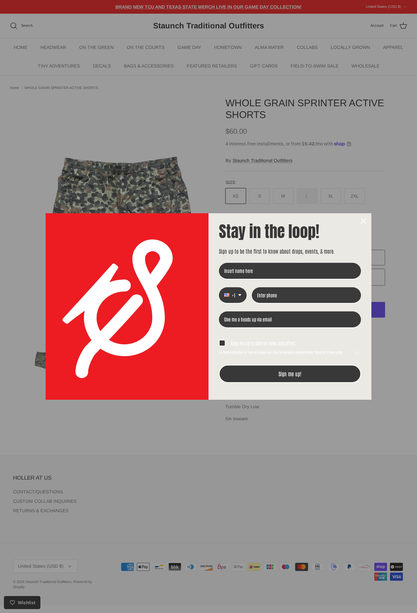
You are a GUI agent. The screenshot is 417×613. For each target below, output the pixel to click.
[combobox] (233, 295)
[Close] (363, 221)
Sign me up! (290, 373)
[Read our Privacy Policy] (357, 353)
